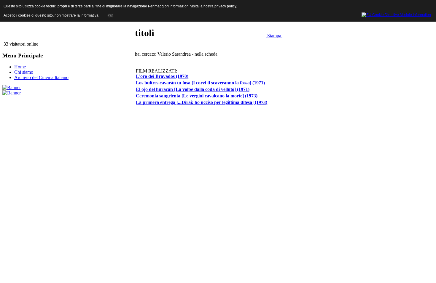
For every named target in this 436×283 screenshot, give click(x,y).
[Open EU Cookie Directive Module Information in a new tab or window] (396, 14)
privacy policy (225, 6)
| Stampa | (274, 33)
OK (110, 15)
